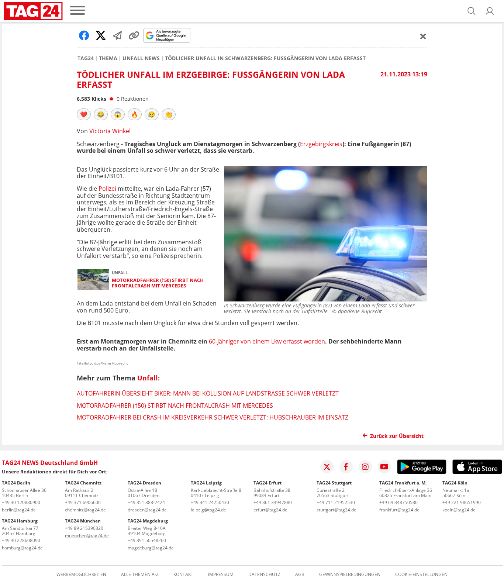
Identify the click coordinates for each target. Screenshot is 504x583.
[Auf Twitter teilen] (100, 35)
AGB (299, 574)
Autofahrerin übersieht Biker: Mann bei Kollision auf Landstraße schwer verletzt (208, 393)
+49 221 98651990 (461, 502)
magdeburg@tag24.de (151, 548)
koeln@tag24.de (459, 510)
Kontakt (183, 574)
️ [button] (83, 114)
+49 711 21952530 (336, 502)
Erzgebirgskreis (321, 144)
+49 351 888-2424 (146, 502)
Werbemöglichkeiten (81, 574)
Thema (108, 58)
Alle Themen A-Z (140, 574)
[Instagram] (365, 466)
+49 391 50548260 (147, 540)
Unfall (147, 377)
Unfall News (141, 58)
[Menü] (77, 11)
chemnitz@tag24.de (85, 510)
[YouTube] (384, 466)
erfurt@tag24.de (270, 510)
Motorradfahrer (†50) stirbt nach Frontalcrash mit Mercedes (158, 283)
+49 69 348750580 (398, 502)
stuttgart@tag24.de (336, 510)
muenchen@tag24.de (87, 535)
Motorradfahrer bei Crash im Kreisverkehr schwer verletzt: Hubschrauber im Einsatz (212, 417)
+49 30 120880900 (21, 502)
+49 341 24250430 (210, 502)
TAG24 (85, 58)
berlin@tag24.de (19, 510)
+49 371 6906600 (83, 502)
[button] (490, 11)
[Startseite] (33, 11)
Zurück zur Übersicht (397, 435)
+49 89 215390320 (84, 528)
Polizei (107, 188)
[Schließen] (423, 36)
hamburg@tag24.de (22, 548)
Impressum (221, 574)
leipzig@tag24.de (208, 510)
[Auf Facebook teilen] (84, 35)
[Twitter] (327, 466)
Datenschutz (264, 574)
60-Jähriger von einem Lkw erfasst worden (267, 341)
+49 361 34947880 (272, 502)
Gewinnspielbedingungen (349, 574)
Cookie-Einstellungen (421, 574)
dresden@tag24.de (147, 510)
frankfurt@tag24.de (399, 510)
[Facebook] (346, 466)
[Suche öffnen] (471, 11)
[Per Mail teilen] (117, 35)
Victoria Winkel (110, 131)
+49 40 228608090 (21, 540)
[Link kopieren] (134, 35)
